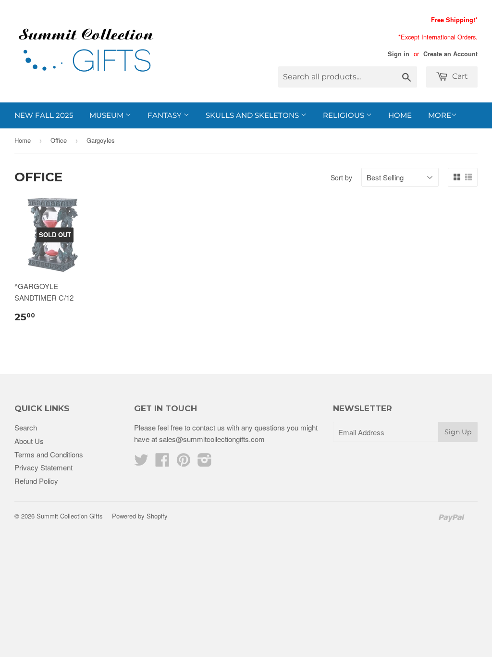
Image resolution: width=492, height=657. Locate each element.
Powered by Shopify (140, 515)
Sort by (341, 177)
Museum (107, 115)
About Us (29, 441)
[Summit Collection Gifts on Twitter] (141, 462)
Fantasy (166, 115)
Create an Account (450, 54)
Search (25, 427)
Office (58, 140)
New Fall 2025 (43, 115)
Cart (459, 76)
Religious (344, 115)
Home (400, 115)
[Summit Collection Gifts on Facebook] (162, 462)
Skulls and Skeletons (253, 115)
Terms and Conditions (48, 454)
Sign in (398, 54)
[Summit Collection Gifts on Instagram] (204, 462)
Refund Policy (36, 481)
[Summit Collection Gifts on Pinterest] (183, 462)
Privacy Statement (43, 467)
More (439, 115)
